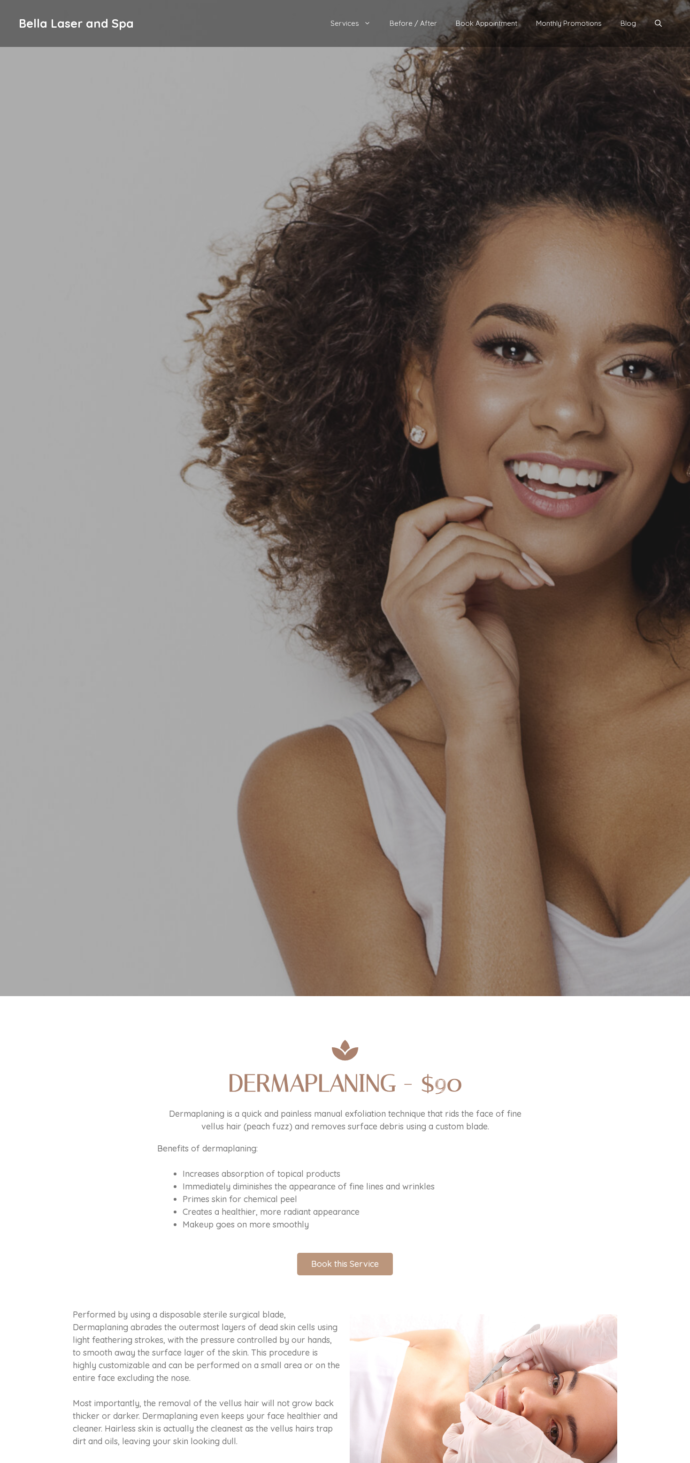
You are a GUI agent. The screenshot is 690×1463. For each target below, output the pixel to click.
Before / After (413, 23)
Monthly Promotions (569, 23)
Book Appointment (486, 23)
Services (344, 23)
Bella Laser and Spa (76, 23)
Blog (628, 23)
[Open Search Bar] (658, 23)
